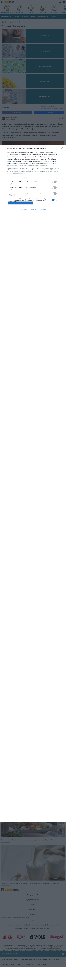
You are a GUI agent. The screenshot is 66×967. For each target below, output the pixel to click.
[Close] (62, 148)
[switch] (54, 182)
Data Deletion (23, 209)
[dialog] (33, 483)
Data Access (33, 209)
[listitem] (33, 178)
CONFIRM (20, 203)
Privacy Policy (42, 209)
